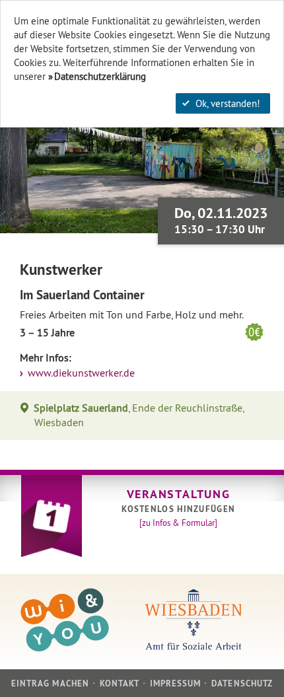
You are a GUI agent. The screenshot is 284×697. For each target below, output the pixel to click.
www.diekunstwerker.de (80, 373)
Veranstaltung (179, 493)
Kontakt (119, 683)
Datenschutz (241, 683)
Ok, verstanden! (227, 103)
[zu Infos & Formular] (178, 522)
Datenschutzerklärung (100, 76)
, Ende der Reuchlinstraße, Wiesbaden (139, 415)
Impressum (175, 683)
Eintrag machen (50, 683)
